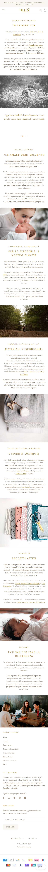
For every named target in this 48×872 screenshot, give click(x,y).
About (5, 737)
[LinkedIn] (25, 797)
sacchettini (26, 487)
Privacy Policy (8, 757)
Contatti (6, 741)
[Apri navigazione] (3, 10)
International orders (9, 761)
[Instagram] (9, 797)
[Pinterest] (14, 797)
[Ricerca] (41, 10)
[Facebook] (3, 797)
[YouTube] (20, 797)
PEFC (5, 275)
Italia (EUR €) (16, 838)
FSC (36, 278)
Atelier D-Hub (20, 473)
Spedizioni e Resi (8, 753)
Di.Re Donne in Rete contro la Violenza (31, 602)
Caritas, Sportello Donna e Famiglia (27, 583)
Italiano (31, 838)
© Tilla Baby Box (24, 844)
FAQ (4, 764)
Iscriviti (10, 827)
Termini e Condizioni (10, 749)
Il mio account (8, 745)
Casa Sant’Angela (23, 471)
